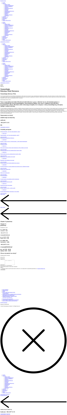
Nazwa (1, 257)
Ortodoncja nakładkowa (9, 6)
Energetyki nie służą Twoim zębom (6, 185)
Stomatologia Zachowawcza (9, 11)
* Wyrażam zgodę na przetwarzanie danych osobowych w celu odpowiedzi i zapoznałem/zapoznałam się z (23, 268)
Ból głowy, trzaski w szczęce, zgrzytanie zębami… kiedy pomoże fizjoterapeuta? (13, 141)
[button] (33, 206)
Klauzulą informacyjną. (41, 268)
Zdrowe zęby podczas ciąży (5, 172)
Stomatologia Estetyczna (9, 8)
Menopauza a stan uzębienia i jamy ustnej (7, 160)
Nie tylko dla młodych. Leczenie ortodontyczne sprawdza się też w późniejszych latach (14, 166)
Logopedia (6, 10)
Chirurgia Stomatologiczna (9, 5)
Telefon (1, 259)
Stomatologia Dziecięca (8, 14)
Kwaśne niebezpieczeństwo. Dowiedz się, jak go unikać (9, 191)
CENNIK (4, 16)
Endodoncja (7, 9)
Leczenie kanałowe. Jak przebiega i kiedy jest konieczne (9, 179)
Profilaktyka (7, 32)
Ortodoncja (6, 7)
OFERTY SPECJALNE (7, 20)
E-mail (1, 258)
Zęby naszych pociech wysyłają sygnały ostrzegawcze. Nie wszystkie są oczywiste (14, 147)
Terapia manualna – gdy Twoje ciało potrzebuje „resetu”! (9, 135)
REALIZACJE (5, 17)
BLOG (4, 19)
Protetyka (6, 13)
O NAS (4, 2)
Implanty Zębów (7, 4)
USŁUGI (4, 3)
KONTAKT (5, 18)
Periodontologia (7, 31)
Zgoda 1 (1, 267)
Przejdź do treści (3, 0)
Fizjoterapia (6, 15)
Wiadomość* (2, 264)
